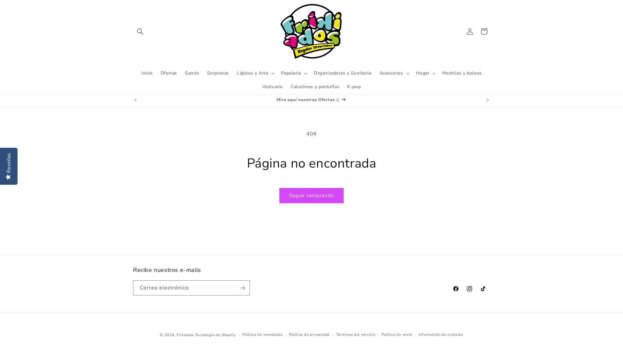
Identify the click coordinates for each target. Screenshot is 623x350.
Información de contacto (441, 334)
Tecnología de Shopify (215, 334)
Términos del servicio (355, 334)
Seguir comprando (311, 195)
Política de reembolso (262, 334)
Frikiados (185, 334)
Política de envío (397, 334)
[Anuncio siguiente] (488, 100)
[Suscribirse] (242, 288)
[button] (140, 31)
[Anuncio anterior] (135, 100)
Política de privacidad (309, 334)
